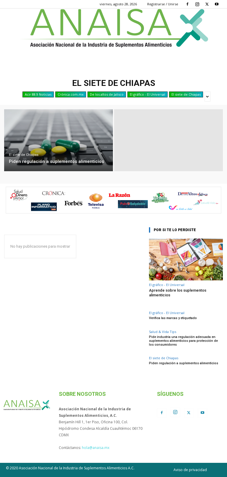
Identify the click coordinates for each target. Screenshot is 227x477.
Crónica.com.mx (71, 94)
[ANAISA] (113, 28)
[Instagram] (197, 4)
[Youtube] (216, 4)
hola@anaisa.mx (95, 447)
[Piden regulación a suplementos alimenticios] (58, 140)
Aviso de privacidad (190, 469)
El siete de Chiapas (186, 94)
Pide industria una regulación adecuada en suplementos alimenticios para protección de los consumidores (183, 341)
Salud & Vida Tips (162, 331)
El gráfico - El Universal (147, 94)
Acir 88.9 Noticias (38, 94)
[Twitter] (206, 4)
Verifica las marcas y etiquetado (173, 318)
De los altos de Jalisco (107, 94)
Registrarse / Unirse (162, 4)
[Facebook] (187, 4)
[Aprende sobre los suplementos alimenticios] (186, 259)
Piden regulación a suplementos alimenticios (183, 363)
